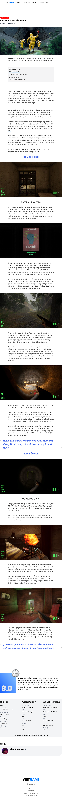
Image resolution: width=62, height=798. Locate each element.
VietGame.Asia (33, 793)
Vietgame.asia (12, 152)
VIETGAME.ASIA (33, 735)
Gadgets (41, 2)
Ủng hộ (31, 788)
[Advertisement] (31, 10)
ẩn (18, 69)
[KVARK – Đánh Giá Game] (31, 41)
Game (18, 2)
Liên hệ (31, 787)
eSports (34, 2)
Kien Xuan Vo (11, 23)
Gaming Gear (26, 2)
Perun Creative (21, 149)
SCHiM (10, 506)
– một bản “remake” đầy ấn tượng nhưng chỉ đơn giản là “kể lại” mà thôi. (30, 128)
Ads (47, 2)
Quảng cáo (31, 790)
